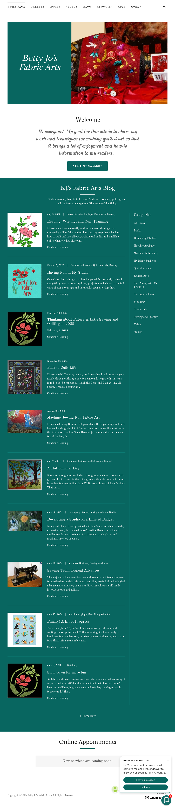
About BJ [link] (104, 7)
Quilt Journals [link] (142, 268)
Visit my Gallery (87, 166)
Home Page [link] (16, 7)
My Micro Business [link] (145, 261)
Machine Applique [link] (144, 245)
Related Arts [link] (141, 276)
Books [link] (55, 7)
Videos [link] (72, 7)
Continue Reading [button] (57, 247)
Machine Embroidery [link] (146, 253)
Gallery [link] (38, 7)
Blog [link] (87, 7)
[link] (39, 69)
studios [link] (138, 332)
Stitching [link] (139, 302)
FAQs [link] (121, 7)
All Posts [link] (139, 223)
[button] (137, 7)
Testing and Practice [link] (146, 317)
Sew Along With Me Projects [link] (145, 285)
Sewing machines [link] (144, 294)
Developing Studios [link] (145, 238)
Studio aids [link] (140, 309)
